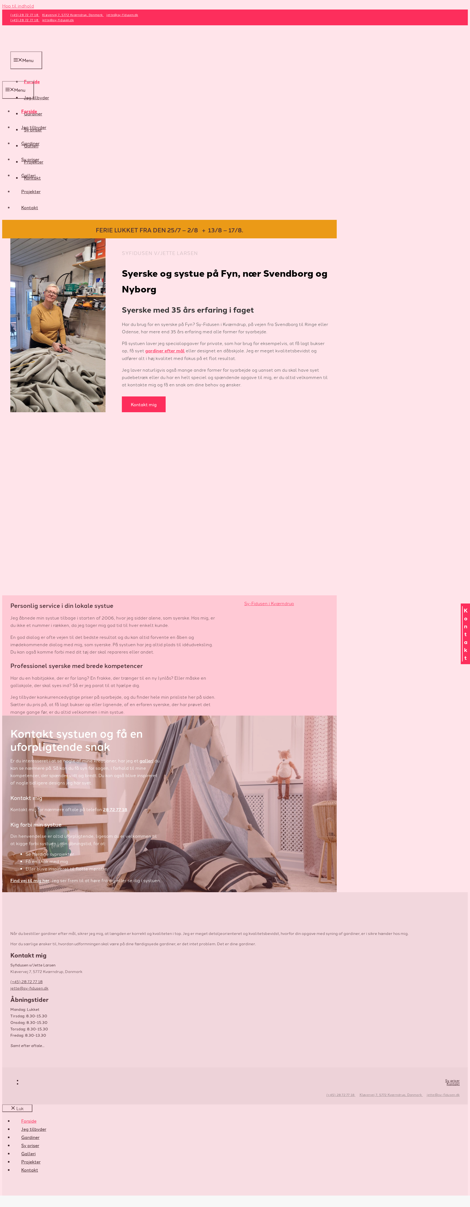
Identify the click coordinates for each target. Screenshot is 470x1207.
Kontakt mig (144, 404)
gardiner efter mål (165, 350)
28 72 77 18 (115, 809)
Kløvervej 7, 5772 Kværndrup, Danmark (391, 1094)
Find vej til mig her (30, 880)
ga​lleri (146, 761)
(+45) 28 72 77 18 (340, 1094)
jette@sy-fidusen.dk (443, 1094)
